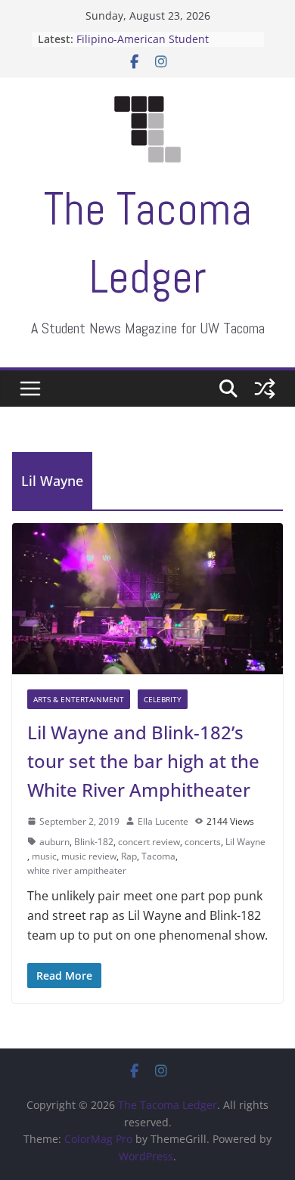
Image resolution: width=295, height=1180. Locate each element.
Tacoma (158, 856)
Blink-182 (93, 841)
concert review (149, 841)
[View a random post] (265, 388)
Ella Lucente (163, 821)
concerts (203, 841)
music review (88, 856)
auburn (54, 841)
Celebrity (163, 699)
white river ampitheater (76, 870)
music (44, 856)
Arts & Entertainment (78, 699)
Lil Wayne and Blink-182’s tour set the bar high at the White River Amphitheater (143, 761)
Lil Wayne (245, 841)
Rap (129, 856)
